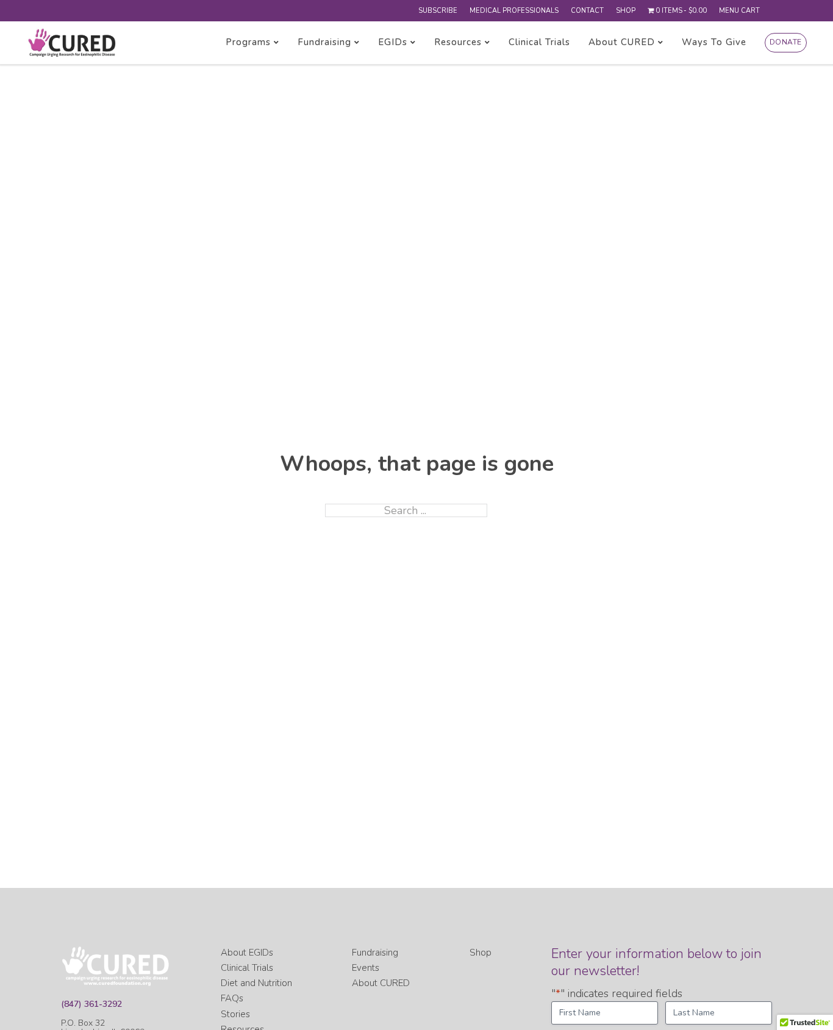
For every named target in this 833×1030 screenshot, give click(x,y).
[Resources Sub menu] (487, 42)
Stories (235, 1014)
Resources (458, 42)
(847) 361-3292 (91, 1004)
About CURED (621, 42)
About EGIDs (247, 952)
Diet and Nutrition (256, 983)
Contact (587, 10)
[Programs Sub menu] (276, 42)
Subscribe (437, 10)
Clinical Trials (539, 42)
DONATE (786, 42)
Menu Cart (739, 10)
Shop (625, 10)
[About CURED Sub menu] (660, 42)
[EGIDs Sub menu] (413, 42)
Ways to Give (714, 42)
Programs (248, 42)
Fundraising (324, 42)
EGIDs (392, 42)
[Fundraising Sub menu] (357, 42)
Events (365, 968)
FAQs (232, 998)
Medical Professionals (514, 10)
